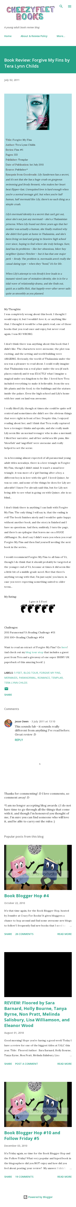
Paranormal (27, 677)
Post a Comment (26, 1063)
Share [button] (8, 694)
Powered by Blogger (40, 1197)
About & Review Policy (34, 36)
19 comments (24, 1176)
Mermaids (10, 677)
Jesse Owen (22, 721)
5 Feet (18, 672)
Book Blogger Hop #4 (26, 895)
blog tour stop (34, 652)
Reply (19, 740)
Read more (64, 934)
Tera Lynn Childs (15, 682)
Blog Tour (31, 672)
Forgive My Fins (49, 672)
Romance (43, 677)
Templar (57, 677)
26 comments (24, 934)
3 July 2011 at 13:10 (43, 721)
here (64, 647)
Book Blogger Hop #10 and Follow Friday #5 (32, 1135)
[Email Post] (6, 690)
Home (7, 36)
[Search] (61, 6)
